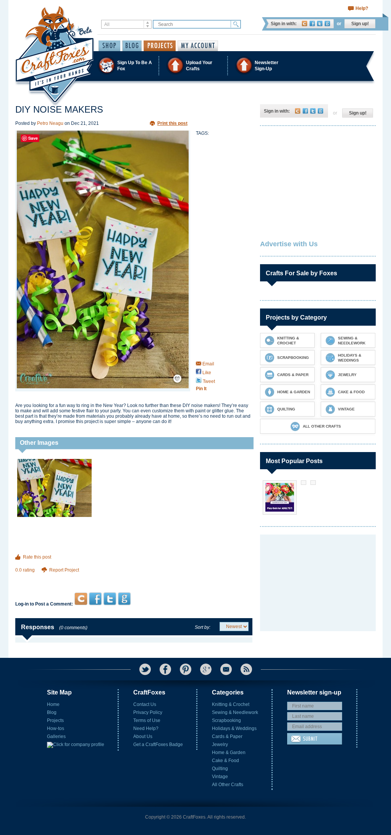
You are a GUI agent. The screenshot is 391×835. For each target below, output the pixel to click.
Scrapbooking (226, 720)
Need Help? (145, 728)
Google (327, 23)
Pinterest (185, 669)
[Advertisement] (133, 577)
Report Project (64, 570)
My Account (198, 45)
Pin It (201, 388)
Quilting (220, 768)
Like (206, 372)
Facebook (312, 23)
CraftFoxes (304, 23)
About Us (142, 736)
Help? (361, 8)
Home (53, 704)
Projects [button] (160, 45)
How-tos (55, 728)
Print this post (172, 123)
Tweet (208, 381)
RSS (246, 669)
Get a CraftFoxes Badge (158, 744)
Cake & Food (225, 760)
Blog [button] (132, 45)
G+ (206, 669)
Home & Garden (229, 752)
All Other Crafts (227, 784)
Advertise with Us (289, 244)
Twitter (320, 23)
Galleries (56, 736)
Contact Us (144, 704)
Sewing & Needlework (235, 712)
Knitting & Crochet (230, 704)
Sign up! (360, 23)
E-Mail (226, 669)
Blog (52, 712)
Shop (109, 45)
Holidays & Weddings (234, 728)
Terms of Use (146, 720)
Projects (55, 720)
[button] (195, 65)
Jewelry (220, 744)
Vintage (220, 776)
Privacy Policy (147, 712)
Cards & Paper (227, 736)
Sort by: (202, 627)
